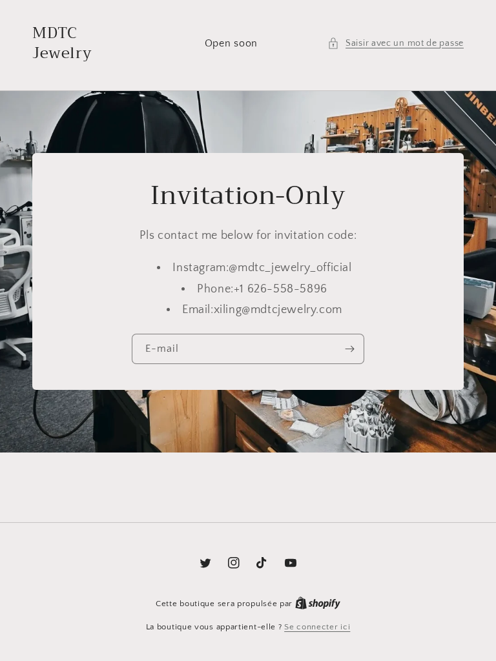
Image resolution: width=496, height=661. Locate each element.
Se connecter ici (317, 626)
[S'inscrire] (349, 349)
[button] (395, 44)
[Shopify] (317, 603)
